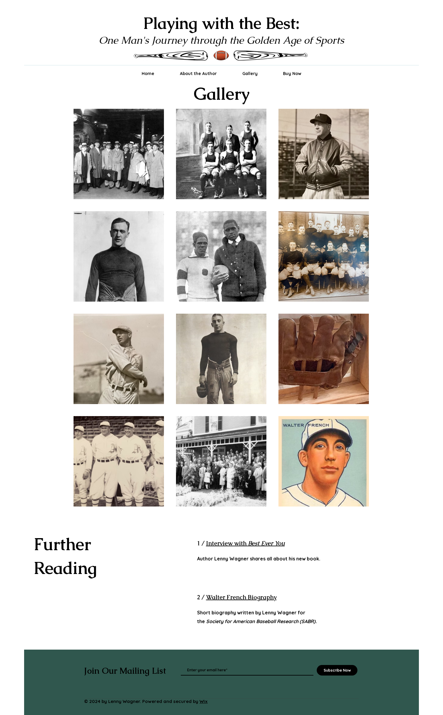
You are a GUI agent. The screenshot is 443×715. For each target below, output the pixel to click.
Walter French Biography (241, 597)
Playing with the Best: (221, 22)
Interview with (245, 543)
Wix (204, 701)
